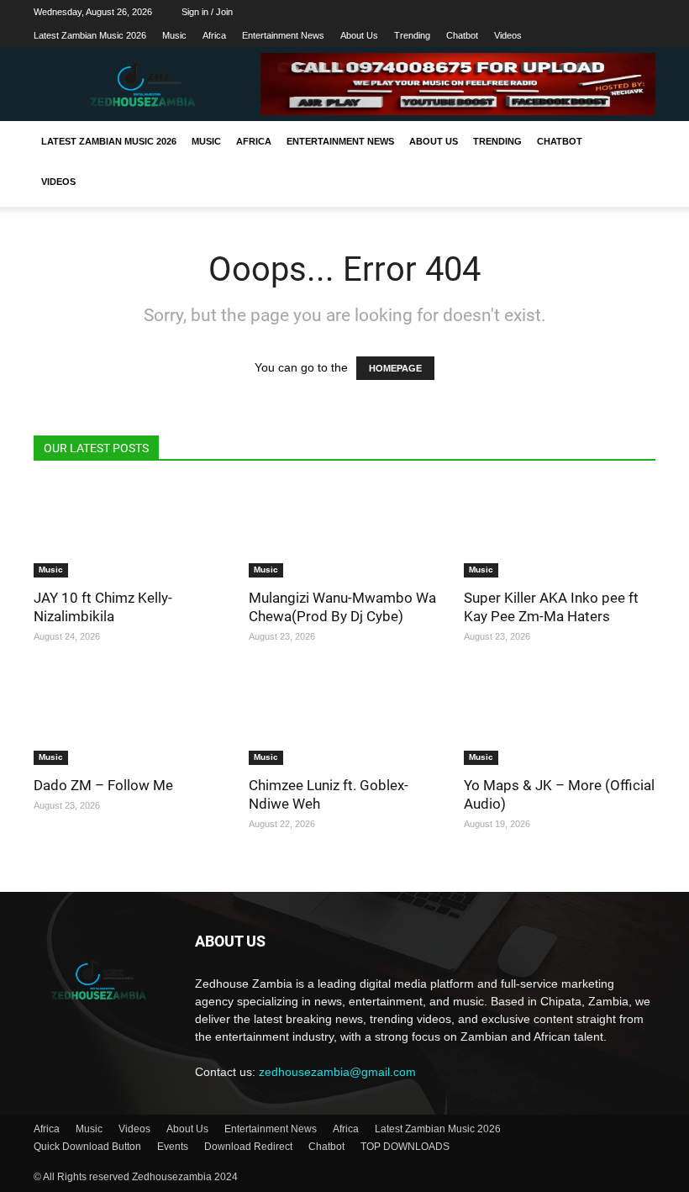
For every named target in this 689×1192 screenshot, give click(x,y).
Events (172, 1146)
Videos (508, 35)
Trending (412, 35)
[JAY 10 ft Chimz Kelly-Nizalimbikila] (129, 530)
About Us (359, 35)
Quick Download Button (87, 1146)
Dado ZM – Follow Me (103, 785)
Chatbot (462, 35)
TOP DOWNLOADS (405, 1146)
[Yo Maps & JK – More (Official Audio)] (559, 718)
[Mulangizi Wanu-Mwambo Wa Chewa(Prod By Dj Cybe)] (344, 530)
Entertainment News (283, 35)
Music (174, 35)
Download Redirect (248, 1146)
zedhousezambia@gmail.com (337, 1072)
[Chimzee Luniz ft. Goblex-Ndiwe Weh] (344, 718)
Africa (214, 35)
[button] (635, 142)
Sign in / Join (207, 12)
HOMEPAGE (395, 368)
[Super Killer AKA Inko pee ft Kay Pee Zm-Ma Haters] (559, 530)
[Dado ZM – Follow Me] (129, 718)
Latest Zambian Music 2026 (90, 35)
